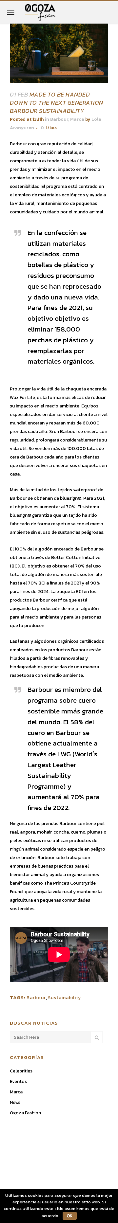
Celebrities (21, 1071)
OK (69, 1216)
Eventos (18, 1081)
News (15, 1102)
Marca (77, 119)
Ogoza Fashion (25, 1112)
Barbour (59, 119)
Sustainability (64, 997)
